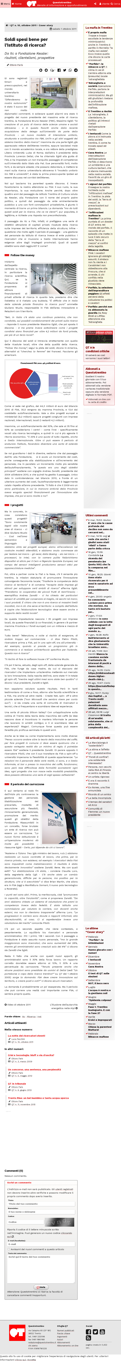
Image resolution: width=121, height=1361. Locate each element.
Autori (60, 1339)
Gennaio (100, 949)
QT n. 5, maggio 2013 (22, 1076)
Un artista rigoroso (98, 776)
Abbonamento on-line (67, 1345)
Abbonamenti (63, 1342)
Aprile (100, 1018)
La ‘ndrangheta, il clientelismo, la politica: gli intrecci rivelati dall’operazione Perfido (100, 120)
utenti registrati (64, 1189)
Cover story (46, 25)
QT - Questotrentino (99, 753)
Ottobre (98, 973)
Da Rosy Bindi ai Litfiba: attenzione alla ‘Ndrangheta (100, 314)
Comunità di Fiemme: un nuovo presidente (99, 811)
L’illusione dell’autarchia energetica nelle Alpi (64, 1006)
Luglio (99, 990)
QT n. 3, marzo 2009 (22, 1061)
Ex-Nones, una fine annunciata (99, 789)
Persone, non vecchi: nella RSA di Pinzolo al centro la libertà (100, 769)
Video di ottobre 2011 (19, 1004)
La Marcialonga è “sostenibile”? (98, 744)
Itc (23, 1016)
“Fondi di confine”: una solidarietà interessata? (98, 760)
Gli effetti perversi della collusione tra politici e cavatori (100, 295)
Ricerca (31, 1016)
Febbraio (95, 939)
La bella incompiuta (99, 798)
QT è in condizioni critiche (97, 349)
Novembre (95, 965)
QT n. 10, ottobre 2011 (23, 25)
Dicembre (94, 958)
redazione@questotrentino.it (42, 1342)
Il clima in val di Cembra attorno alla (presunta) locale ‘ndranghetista (99, 71)
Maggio (99, 1008)
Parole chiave (63, 1333)
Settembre (98, 982)
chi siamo (33, 1345)
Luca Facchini (18, 1039)
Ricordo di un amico (99, 794)
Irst (39, 1016)
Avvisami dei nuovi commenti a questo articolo (37, 1249)
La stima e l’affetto (98, 749)
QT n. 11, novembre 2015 (23, 1104)
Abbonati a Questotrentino (96, 370)
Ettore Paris (16, 64)
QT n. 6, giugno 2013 (22, 1090)
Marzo (99, 1026)
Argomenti (62, 1336)
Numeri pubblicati (65, 1330)
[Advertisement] (41, 1138)
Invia (42, 1287)
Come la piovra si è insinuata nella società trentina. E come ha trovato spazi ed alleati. (99, 141)
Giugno (100, 998)
